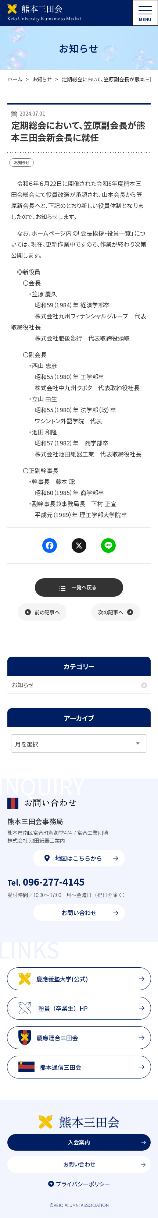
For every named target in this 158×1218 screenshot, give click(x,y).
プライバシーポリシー (83, 1183)
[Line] (108, 545)
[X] (79, 545)
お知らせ (41, 79)
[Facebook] (49, 545)
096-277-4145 (46, 881)
